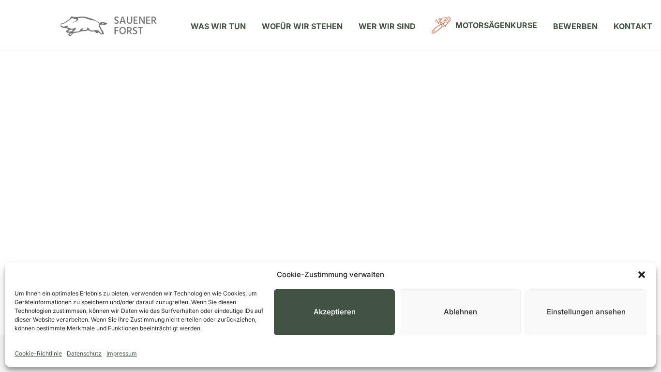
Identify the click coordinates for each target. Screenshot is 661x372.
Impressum (121, 353)
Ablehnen (460, 311)
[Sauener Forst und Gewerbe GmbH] (109, 25)
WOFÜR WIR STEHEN (302, 26)
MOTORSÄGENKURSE (496, 25)
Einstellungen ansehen (586, 311)
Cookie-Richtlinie (38, 353)
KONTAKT (633, 26)
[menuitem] (218, 26)
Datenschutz (84, 353)
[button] (641, 274)
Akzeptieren (335, 311)
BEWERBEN (575, 26)
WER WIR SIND (387, 26)
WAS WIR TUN (218, 26)
